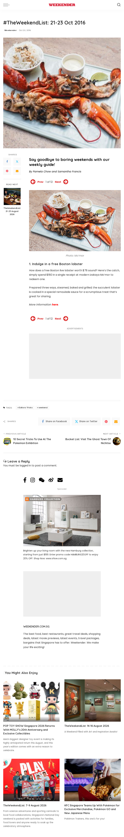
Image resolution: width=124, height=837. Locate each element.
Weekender (10, 30)
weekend (43, 407)
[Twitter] (17, 161)
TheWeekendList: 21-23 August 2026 (12, 211)
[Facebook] (7, 161)
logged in (25, 465)
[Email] (17, 171)
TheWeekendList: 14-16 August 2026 (86, 725)
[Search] (119, 5)
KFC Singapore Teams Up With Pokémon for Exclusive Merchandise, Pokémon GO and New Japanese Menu (92, 809)
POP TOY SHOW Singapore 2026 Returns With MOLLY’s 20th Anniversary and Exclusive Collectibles (29, 729)
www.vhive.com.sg (56, 558)
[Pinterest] (7, 171)
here (55, 304)
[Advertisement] (75, 356)
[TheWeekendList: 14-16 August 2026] (92, 700)
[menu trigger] (7, 5)
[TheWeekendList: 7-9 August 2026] (31, 780)
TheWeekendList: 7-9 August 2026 (24, 805)
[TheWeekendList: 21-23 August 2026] (12, 196)
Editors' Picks (26, 407)
